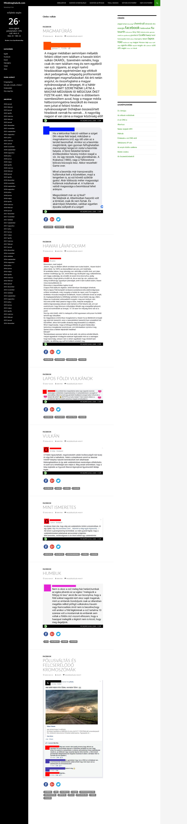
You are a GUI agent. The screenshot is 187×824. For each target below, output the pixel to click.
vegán (123, 48)
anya (125, 24)
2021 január (8, 143)
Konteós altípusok (97, 3)
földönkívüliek (144, 32)
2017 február (8, 244)
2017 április (8, 238)
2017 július (7, 229)
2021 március (8, 140)
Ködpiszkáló (8, 88)
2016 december (9, 250)
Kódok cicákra (123, 152)
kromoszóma (50, 795)
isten (128, 39)
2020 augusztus (9, 153)
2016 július (7, 265)
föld (138, 32)
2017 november (9, 216)
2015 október (8, 293)
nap (146, 42)
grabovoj (127, 35)
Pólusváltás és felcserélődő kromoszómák (59, 665)
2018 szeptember (9, 186)
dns (56, 792)
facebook (59, 227)
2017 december (9, 213)
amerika (48, 792)
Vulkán (51, 436)
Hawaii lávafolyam (64, 246)
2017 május (8, 235)
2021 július (7, 137)
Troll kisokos (113, 3)
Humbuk (52, 573)
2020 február (8, 171)
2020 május (8, 162)
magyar (135, 42)
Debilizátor (61, 3)
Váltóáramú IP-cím (125, 143)
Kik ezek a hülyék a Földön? (13, 85)
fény (134, 32)
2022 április (8, 113)
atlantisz (48, 227)
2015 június (8, 305)
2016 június (8, 268)
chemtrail (139, 23)
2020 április (8, 165)
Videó (6, 66)
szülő (154, 45)
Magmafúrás (57, 31)
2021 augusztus (9, 134)
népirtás (62, 795)
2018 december (9, 180)
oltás (129, 45)
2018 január (8, 210)
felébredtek (145, 28)
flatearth (60, 359)
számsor (148, 45)
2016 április (8, 274)
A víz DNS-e (122, 120)
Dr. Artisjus (122, 111)
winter (60, 36)
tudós (92, 795)
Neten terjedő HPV (125, 129)
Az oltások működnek (126, 115)
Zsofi (59, 675)
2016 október (8, 256)
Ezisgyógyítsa (8, 82)
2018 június (8, 195)
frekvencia (129, 32)
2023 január (8, 110)
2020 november (9, 146)
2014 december (9, 323)
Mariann (142, 42)
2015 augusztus (9, 299)
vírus (128, 48)
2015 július (7, 302)
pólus (71, 795)
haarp (58, 488)
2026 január (8, 104)
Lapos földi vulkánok (68, 379)
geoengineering (73, 554)
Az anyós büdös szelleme (127, 147)
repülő (135, 45)
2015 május (8, 308)
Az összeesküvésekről (126, 156)
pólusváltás (82, 795)
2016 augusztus (9, 262)
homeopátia (122, 39)
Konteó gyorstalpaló (77, 3)
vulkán (70, 227)
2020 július (7, 156)
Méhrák (121, 134)
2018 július (7, 192)
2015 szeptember (9, 296)
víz (131, 48)
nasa (150, 42)
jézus (132, 39)
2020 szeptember (9, 149)
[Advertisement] (137, 80)
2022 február (8, 119)
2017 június (8, 232)
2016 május (8, 271)
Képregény (7, 63)
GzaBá (74, 792)
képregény (138, 39)
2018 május (8, 198)
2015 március (8, 314)
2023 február (8, 107)
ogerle (67, 488)
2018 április (8, 201)
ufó (119, 48)
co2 (46, 641)
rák (144, 45)
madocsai (126, 42)
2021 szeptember (9, 131)
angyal (120, 24)
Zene (5, 69)
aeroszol (48, 554)
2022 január (8, 122)
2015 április (8, 311)
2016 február (8, 280)
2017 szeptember (9, 223)
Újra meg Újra (8, 91)
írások (135, 48)
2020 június (8, 159)
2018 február (8, 207)
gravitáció (134, 35)
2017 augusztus (9, 226)
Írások (6, 60)
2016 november (9, 253)
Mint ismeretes (59, 507)
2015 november (9, 290)
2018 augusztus (9, 189)
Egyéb (6, 54)
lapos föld (71, 359)
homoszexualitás (87, 792)
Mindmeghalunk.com (14, 3)
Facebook (47, 27)
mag (131, 42)
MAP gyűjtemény (146, 3)
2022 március (8, 116)
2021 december (9, 125)
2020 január (8, 174)
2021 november (9, 128)
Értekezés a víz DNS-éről (127, 138)
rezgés (140, 45)
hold (153, 35)
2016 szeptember (9, 259)
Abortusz (121, 124)
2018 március (8, 204)
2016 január (8, 283)
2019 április (8, 177)
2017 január (8, 247)
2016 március (8, 277)
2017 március (8, 241)
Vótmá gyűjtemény (129, 3)
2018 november (9, 183)
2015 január (8, 320)
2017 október (8, 220)
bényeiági (130, 24)
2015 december (9, 287)
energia (121, 28)
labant (145, 39)
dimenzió (148, 24)
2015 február (8, 317)
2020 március (8, 168)
